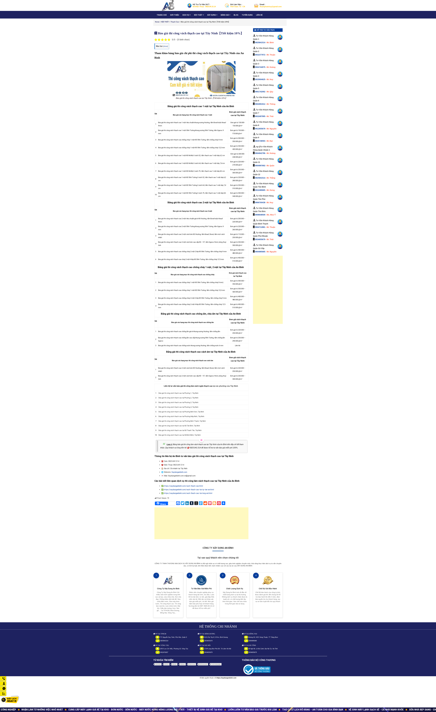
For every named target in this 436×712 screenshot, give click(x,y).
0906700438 (260, 202)
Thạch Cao (175, 22)
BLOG (236, 15)
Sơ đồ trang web (203, 664)
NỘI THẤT (198, 15)
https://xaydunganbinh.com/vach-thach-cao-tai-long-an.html (188, 493)
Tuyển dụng (192, 664)
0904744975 (260, 67)
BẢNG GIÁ (225, 15)
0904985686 (253, 641)
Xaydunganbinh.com (179, 472)
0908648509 (260, 215)
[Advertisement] (201, 524)
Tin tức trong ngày (215, 664)
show (165, 46)
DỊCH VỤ (186, 15)
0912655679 (260, 129)
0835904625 (260, 79)
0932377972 (260, 55)
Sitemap (183, 664)
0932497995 (260, 116)
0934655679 (260, 239)
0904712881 (260, 227)
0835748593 (260, 141)
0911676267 (164, 652)
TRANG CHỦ (162, 15)
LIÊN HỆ (259, 15)
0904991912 (260, 104)
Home (157, 22)
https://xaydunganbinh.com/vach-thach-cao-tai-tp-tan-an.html (189, 490)
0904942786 (260, 153)
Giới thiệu (157, 664)
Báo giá (174, 664)
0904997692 (260, 166)
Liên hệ (166, 664)
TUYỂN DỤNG (247, 15)
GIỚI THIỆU (174, 15)
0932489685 (260, 190)
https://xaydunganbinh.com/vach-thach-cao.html (183, 486)
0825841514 (260, 42)
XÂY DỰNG (211, 15)
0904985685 (260, 252)
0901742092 (260, 92)
